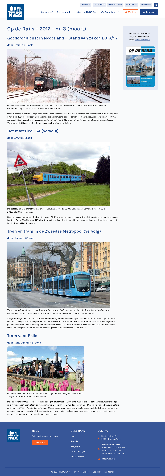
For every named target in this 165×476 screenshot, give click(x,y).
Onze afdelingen (78, 451)
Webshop (85, 4)
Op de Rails (99, 4)
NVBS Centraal (77, 456)
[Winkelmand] (156, 5)
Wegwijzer (76, 446)
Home (73, 436)
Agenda (74, 441)
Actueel (45, 12)
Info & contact (108, 12)
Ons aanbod (63, 12)
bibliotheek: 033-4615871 (114, 453)
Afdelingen (131, 4)
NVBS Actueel (115, 4)
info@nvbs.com (108, 458)
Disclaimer (109, 471)
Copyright (97, 471)
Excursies (146, 4)
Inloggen (151, 12)
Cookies (86, 471)
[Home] (15, 12)
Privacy (76, 471)
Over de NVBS (84, 12)
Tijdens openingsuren (111, 444)
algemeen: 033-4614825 (113, 447)
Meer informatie (142, 39)
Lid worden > (40, 442)
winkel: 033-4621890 (112, 450)
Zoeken (132, 12)
